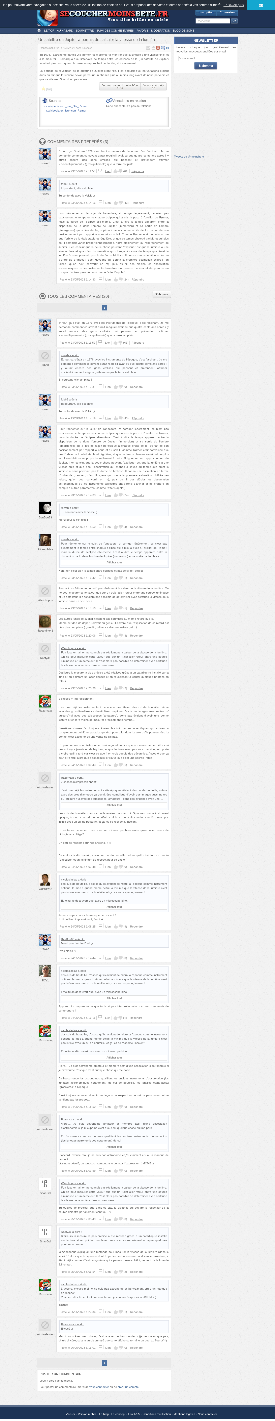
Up (116, 171)
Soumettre (85, 30)
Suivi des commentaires (115, 30)
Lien (108, 171)
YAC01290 (45, 889)
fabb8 (64, 183)
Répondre (137, 171)
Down (120, 171)
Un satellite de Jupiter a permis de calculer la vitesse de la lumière (97, 39)
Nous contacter (207, 1414)
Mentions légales (184, 1414)
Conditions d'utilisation (157, 1414)
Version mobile (87, 1414)
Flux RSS (134, 1414)
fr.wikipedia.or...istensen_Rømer (65, 110)
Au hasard (65, 30)
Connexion (227, 12)
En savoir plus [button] (233, 5)
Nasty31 (45, 657)
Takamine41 (45, 630)
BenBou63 (45, 517)
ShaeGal (45, 1193)
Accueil (70, 1414)
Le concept (118, 1414)
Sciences (87, 48)
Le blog (104, 1414)
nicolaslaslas (45, 787)
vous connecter (99, 1386)
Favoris (142, 30)
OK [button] (261, 5)
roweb (45, 163)
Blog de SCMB (183, 30)
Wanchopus (45, 600)
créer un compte (128, 1386)
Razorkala (45, 710)
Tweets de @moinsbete (189, 156)
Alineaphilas (45, 549)
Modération (160, 30)
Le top (49, 30)
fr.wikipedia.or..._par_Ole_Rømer (66, 106)
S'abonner (161, 294)
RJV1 (45, 980)
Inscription (206, 12)
